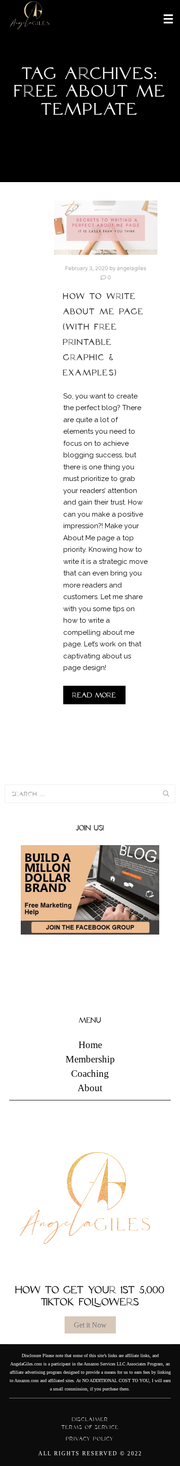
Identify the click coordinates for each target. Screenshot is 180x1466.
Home (90, 1044)
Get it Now (90, 1325)
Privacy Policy (90, 1438)
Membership (90, 1059)
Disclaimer (90, 1419)
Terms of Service (90, 1427)
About (90, 1087)
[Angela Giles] (30, 18)
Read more (94, 695)
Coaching (90, 1073)
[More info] (162, 18)
